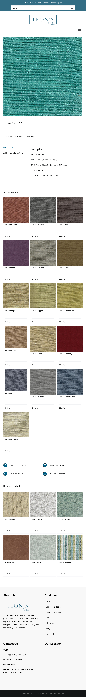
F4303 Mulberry (65, 354)
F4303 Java (64, 225)
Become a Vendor (54, 612)
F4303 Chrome (11, 439)
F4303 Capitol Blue (67, 397)
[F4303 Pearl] (43, 339)
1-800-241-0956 (35, 3)
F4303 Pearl (37, 354)
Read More (20, 627)
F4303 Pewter (38, 268)
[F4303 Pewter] (43, 253)
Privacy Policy (52, 634)
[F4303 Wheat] (16, 337)
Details (9, 236)
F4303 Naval (10, 393)
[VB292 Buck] (16, 547)
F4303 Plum (10, 268)
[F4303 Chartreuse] (70, 296)
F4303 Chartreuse (66, 311)
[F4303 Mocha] (43, 210)
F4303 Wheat (11, 350)
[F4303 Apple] (43, 296)
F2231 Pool (36, 562)
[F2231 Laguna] (70, 504)
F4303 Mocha (38, 225)
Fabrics (20, 136)
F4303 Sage (10, 311)
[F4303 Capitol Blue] (70, 382)
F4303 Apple (37, 311)
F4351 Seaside (65, 562)
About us (50, 623)
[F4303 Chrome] (16, 425)
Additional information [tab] (13, 153)
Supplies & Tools (53, 607)
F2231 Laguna (64, 519)
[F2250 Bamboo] (16, 504)
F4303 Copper (11, 225)
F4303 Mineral (38, 397)
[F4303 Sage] (16, 296)
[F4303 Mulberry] (70, 339)
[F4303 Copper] (16, 210)
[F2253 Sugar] (43, 504)
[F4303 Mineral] (43, 382)
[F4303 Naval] (16, 380)
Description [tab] (8, 147)
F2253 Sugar (37, 519)
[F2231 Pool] (43, 547)
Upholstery (29, 136)
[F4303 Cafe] (70, 253)
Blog (48, 628)
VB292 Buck (10, 562)
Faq (47, 618)
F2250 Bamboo (11, 519)
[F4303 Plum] (16, 253)
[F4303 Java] (70, 210)
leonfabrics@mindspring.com (52, 3)
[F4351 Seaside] (70, 547)
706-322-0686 (15, 659)
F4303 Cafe (64, 268)
